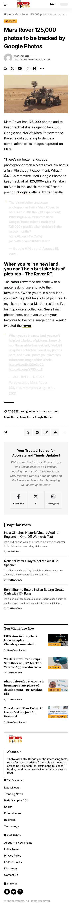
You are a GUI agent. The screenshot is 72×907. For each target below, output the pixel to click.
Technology (57, 716)
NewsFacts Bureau (16, 650)
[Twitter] (13, 892)
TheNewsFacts (21, 56)
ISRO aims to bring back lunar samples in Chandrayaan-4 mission (21, 640)
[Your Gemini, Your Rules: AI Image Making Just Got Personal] (58, 712)
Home (7, 14)
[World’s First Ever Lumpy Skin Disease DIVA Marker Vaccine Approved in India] (58, 663)
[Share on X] (12, 68)
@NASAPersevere (32, 217)
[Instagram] (53, 500)
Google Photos (30, 411)
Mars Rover (11, 416)
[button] (7, 4)
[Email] (19, 68)
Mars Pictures (48, 411)
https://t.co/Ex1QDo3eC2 (26, 365)
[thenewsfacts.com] (23, 4)
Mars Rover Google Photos (36, 416)
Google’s (23, 192)
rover (15, 282)
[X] (35, 500)
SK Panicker (13, 551)
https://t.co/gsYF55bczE (25, 369)
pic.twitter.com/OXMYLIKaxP (29, 241)
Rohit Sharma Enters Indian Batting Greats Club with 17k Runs (34, 591)
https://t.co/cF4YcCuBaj (25, 236)
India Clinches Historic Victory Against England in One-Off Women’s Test (31, 535)
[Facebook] (18, 500)
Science (10, 21)
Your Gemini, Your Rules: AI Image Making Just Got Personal (23, 712)
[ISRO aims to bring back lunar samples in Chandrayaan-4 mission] (58, 640)
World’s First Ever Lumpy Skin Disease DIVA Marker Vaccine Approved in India (22, 663)
